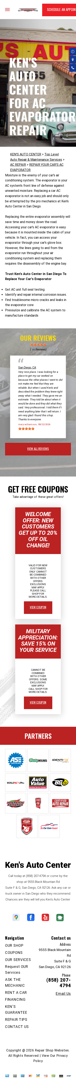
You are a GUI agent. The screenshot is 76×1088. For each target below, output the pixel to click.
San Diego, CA (27, 367)
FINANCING (15, 999)
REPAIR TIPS (16, 1019)
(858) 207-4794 (36, 876)
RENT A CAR (16, 992)
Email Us (63, 993)
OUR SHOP (14, 945)
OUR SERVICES (18, 960)
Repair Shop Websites (52, 1050)
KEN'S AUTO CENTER (25, 154)
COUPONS (14, 952)
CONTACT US (17, 1026)
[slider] (38, 344)
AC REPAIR (18, 165)
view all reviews (38, 448)
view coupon (38, 607)
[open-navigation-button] (7, 9)
